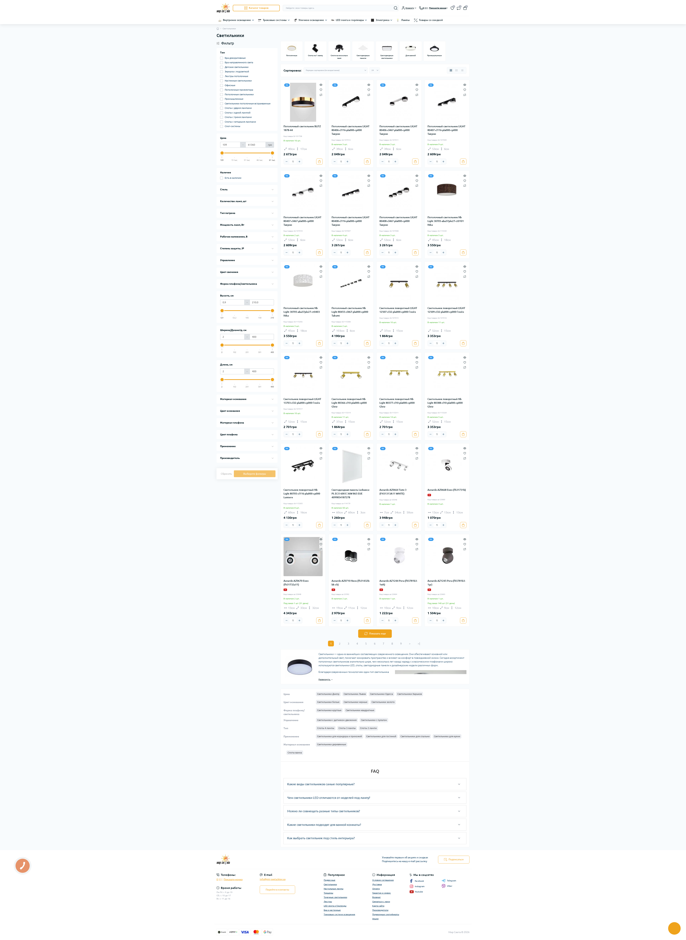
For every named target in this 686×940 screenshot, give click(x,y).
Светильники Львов (355, 694)
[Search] (395, 8)
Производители (380, 910)
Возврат (376, 897)
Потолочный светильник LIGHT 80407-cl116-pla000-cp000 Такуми (446, 130)
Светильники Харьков (409, 694)
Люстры (328, 901)
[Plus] (299, 161)
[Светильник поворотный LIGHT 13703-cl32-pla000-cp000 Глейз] (303, 374)
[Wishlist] (321, 89)
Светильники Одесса (381, 694)
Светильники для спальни (415, 736)
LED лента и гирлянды (350, 20)
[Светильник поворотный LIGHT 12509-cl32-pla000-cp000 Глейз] (447, 284)
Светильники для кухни (447, 736)
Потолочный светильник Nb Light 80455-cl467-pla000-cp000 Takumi (350, 312)
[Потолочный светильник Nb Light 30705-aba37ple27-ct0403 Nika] (303, 284)
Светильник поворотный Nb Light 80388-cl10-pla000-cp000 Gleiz (445, 403)
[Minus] (286, 161)
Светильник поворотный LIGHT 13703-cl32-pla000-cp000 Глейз (302, 401)
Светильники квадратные (360, 710)
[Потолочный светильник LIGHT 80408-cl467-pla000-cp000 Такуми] (399, 193)
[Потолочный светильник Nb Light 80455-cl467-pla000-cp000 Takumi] (351, 284)
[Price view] (462, 70)
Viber (449, 886)
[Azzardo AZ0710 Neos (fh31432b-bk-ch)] (351, 556)
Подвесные (329, 880)
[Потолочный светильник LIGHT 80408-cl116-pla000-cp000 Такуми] (351, 193)
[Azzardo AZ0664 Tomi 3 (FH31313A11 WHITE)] (399, 465)
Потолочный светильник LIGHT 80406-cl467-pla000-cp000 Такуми (398, 130)
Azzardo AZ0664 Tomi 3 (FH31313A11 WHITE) (392, 491)
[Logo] (223, 8)
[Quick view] (321, 84)
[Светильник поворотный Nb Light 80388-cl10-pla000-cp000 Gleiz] (447, 374)
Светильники (330, 884)
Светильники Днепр (328, 694)
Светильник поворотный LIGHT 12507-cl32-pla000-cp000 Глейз (398, 310)
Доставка (377, 884)
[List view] (456, 70)
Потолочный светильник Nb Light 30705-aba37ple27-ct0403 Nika (302, 312)
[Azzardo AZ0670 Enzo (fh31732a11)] (303, 556)
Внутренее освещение (237, 20)
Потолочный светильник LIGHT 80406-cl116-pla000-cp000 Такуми (350, 130)
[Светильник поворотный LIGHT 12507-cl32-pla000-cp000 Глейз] (399, 284)
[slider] (222, 153)
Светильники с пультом (374, 720)
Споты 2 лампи (368, 728)
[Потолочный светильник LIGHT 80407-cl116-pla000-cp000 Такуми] (447, 102)
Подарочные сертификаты (385, 914)
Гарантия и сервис (381, 893)
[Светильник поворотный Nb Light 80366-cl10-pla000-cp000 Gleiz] (351, 374)
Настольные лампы (333, 888)
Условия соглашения (383, 880)
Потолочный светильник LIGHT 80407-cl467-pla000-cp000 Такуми (302, 221)
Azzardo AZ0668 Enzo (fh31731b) (446, 489)
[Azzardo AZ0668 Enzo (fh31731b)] (447, 465)
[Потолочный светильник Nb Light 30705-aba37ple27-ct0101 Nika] (447, 193)
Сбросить (226, 473)
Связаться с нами (381, 901)
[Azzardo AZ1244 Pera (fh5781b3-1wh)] (399, 556)
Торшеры (328, 893)
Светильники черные (355, 702)
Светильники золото (383, 702)
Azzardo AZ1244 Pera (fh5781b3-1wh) (398, 582)
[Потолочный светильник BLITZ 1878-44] (303, 102)
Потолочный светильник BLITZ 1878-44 (302, 128)
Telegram (451, 880)
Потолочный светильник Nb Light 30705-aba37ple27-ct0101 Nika (445, 221)
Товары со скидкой (431, 20)
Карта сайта (378, 906)
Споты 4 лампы (325, 728)
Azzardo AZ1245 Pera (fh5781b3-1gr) (446, 582)
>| (419, 643)
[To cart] (319, 162)
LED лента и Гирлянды (335, 906)
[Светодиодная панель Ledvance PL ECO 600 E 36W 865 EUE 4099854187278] (351, 465)
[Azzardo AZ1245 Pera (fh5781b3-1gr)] (447, 556)
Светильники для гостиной (381, 736)
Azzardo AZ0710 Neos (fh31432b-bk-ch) (351, 582)
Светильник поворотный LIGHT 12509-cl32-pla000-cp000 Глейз (446, 310)
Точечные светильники (335, 897)
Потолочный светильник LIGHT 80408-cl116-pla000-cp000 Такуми (350, 221)
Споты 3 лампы (347, 728)
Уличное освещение (311, 20)
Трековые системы (275, 20)
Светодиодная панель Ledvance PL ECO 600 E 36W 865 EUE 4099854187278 (350, 493)
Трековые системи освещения (339, 914)
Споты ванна (295, 752)
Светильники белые (328, 702)
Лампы (405, 20)
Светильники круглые (329, 710)
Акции (375, 918)
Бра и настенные (332, 910)
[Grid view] (451, 70)
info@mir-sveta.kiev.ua (272, 879)
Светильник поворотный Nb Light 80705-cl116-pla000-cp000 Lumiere (302, 493)
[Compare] (321, 94)
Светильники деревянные (331, 744)
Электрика (382, 20)
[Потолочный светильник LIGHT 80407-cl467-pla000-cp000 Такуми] (303, 193)
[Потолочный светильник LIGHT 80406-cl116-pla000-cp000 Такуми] (351, 102)
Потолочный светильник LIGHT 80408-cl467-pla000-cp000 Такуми (398, 221)
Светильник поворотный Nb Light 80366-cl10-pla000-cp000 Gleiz (349, 403)
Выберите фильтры (254, 473)
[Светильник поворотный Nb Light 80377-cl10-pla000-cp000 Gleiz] (399, 374)
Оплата (376, 888)
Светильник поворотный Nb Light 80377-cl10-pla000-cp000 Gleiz (397, 403)
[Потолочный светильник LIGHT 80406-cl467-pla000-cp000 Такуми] (399, 102)
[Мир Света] (279, 859)
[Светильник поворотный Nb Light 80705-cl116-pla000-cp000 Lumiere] (303, 465)
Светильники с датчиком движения (337, 720)
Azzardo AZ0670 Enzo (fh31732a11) (296, 582)
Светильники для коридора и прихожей (339, 736)
